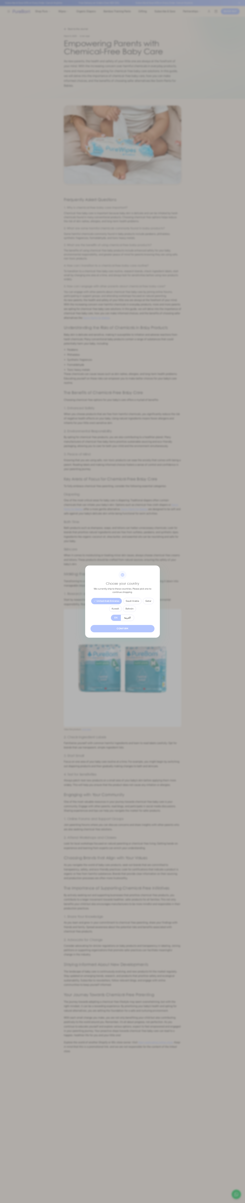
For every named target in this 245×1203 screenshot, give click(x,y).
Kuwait (115, 608)
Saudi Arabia (132, 601)
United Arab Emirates (107, 601)
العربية (127, 617)
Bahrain (130, 608)
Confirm (122, 628)
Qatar (148, 601)
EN (116, 617)
